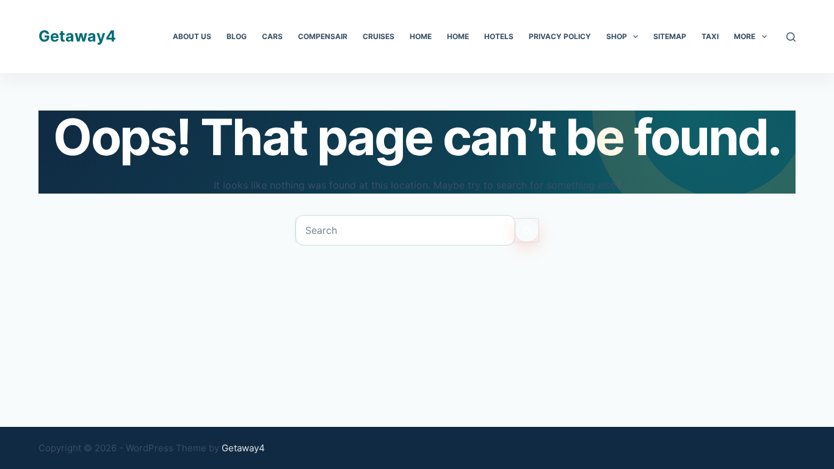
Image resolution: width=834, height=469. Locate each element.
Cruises (378, 36)
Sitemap (669, 36)
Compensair (322, 36)
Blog (237, 36)
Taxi (710, 36)
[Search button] (526, 230)
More (744, 36)
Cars (272, 36)
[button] (635, 36)
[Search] (791, 37)
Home (421, 36)
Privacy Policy (560, 36)
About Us (192, 36)
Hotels (498, 36)
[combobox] (405, 230)
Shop (616, 36)
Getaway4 (77, 36)
